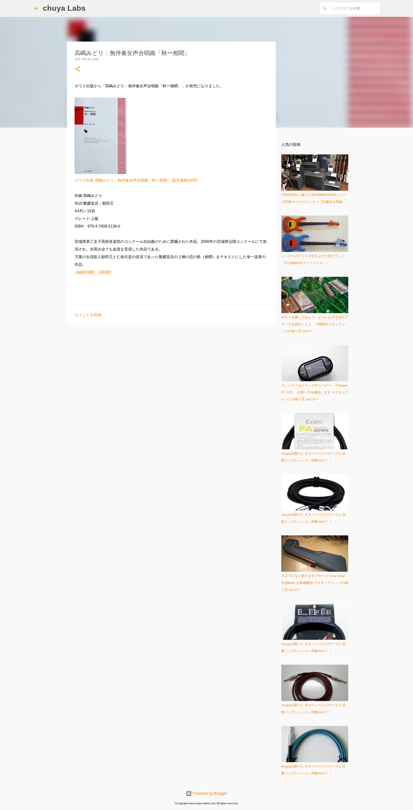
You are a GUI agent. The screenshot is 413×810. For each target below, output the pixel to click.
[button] (77, 69)
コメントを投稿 (88, 315)
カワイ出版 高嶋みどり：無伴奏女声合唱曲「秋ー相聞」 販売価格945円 (136, 180)
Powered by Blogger (209, 793)
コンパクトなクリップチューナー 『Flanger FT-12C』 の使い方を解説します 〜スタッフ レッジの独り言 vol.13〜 (314, 392)
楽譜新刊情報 (85, 272)
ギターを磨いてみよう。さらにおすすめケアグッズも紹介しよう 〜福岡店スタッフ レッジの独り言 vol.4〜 (314, 324)
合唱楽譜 (105, 272)
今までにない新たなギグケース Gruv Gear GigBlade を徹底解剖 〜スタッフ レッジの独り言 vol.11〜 (314, 583)
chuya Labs (64, 8)
